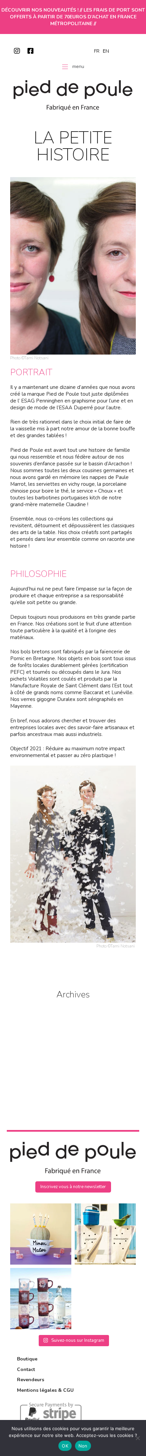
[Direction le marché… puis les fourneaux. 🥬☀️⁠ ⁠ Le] (105, 1234)
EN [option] (106, 51)
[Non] (137, 1438)
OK (65, 1446)
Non (83, 1446)
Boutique (27, 1359)
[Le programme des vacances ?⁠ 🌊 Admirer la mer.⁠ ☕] (40, 1298)
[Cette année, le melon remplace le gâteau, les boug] (40, 1234)
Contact (26, 1369)
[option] (105, 51)
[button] (73, 1187)
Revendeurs (30, 1379)
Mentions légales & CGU (45, 1390)
